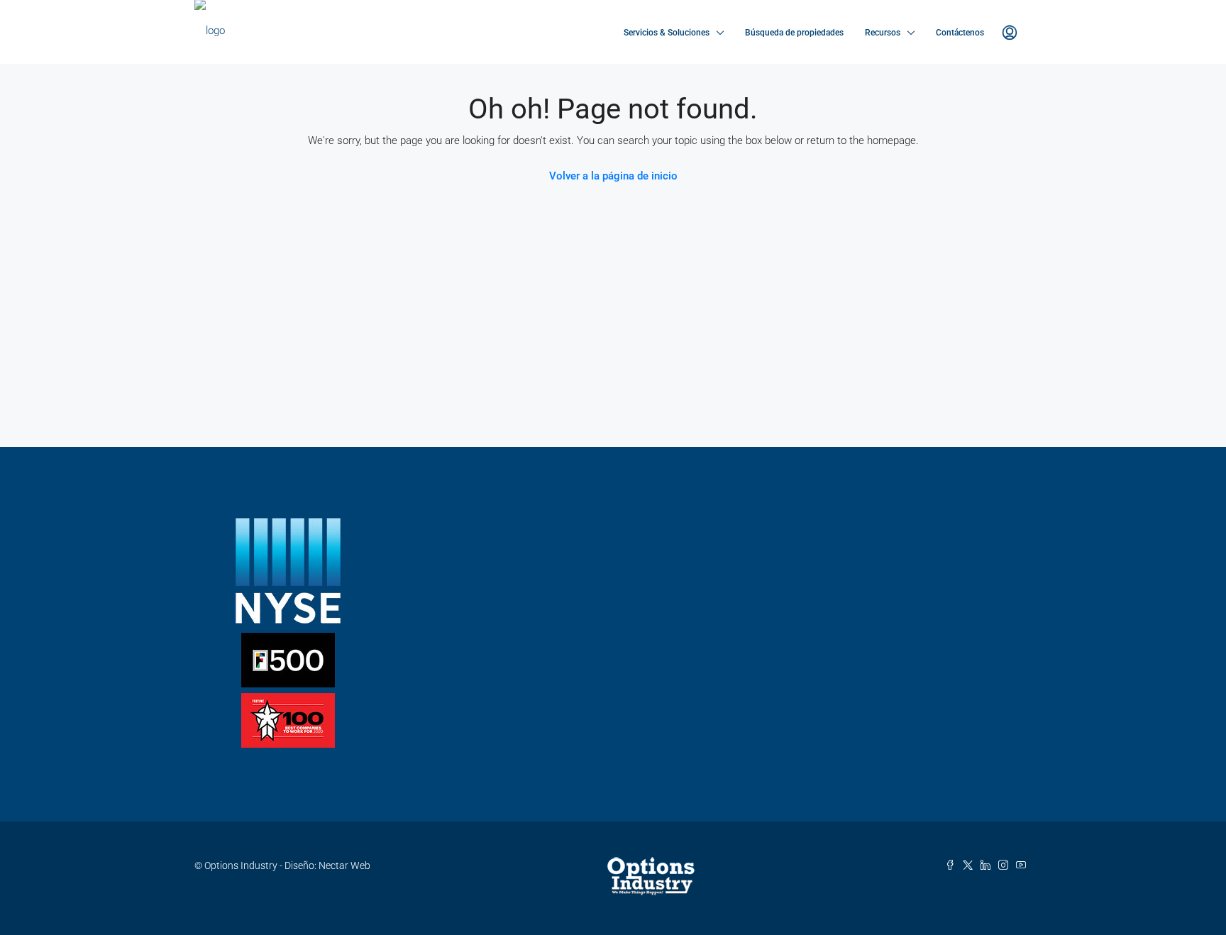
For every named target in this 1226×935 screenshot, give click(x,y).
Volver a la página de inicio (613, 176)
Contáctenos (960, 33)
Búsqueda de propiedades (794, 33)
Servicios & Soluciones (666, 33)
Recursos (882, 33)
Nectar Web (344, 865)
